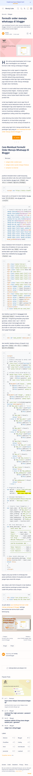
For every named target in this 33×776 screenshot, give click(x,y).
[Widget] (12, 645)
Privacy (21, 764)
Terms (26, 764)
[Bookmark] (27, 8)
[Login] (31, 8)
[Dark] (21, 8)
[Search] (18, 8)
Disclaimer (15, 764)
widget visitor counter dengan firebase (17, 165)
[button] (27, 681)
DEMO (18, 137)
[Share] (30, 33)
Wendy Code (9, 8)
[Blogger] (5, 645)
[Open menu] (2, 8)
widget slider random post (14, 162)
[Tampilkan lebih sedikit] (7, 755)
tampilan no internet (12, 168)
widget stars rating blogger (13, 728)
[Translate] (24, 8)
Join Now (15, 3)
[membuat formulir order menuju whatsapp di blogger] (16, 48)
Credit (9, 764)
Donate (4, 764)
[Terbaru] (9, 638)
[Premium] (11, 698)
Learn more (19, 771)
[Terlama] (24, 638)
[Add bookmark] (27, 33)
